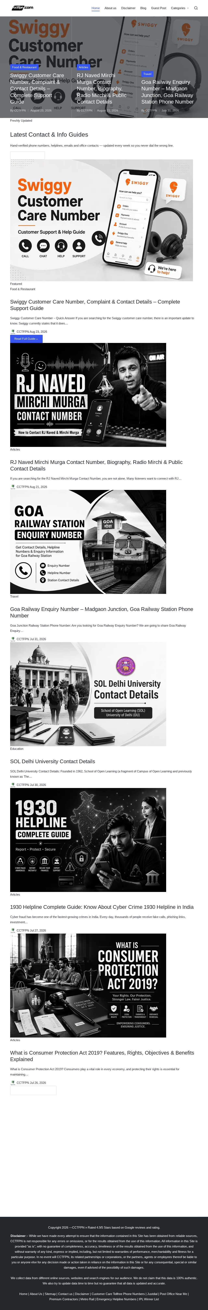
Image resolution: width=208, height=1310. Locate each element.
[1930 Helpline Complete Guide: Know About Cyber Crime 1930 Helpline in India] (88, 839)
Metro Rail (87, 1299)
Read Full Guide (26, 338)
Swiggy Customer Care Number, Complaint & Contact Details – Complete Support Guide (37, 88)
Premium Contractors (63, 1299)
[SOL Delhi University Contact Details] (88, 694)
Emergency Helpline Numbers (116, 1299)
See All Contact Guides (33, 1090)
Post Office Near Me (173, 1294)
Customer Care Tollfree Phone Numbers (118, 1294)
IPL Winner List (149, 1299)
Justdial (152, 1294)
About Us (36, 1294)
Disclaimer (82, 1294)
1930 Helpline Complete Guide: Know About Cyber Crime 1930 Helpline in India (102, 907)
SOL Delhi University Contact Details (52, 761)
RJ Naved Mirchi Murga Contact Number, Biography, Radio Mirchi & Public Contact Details (102, 88)
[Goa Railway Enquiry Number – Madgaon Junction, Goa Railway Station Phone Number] (88, 541)
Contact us (65, 1294)
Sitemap (50, 1294)
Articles (83, 67)
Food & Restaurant (24, 67)
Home (23, 1294)
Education (16, 748)
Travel (147, 74)
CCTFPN (78, 1227)
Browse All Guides (27, 155)
